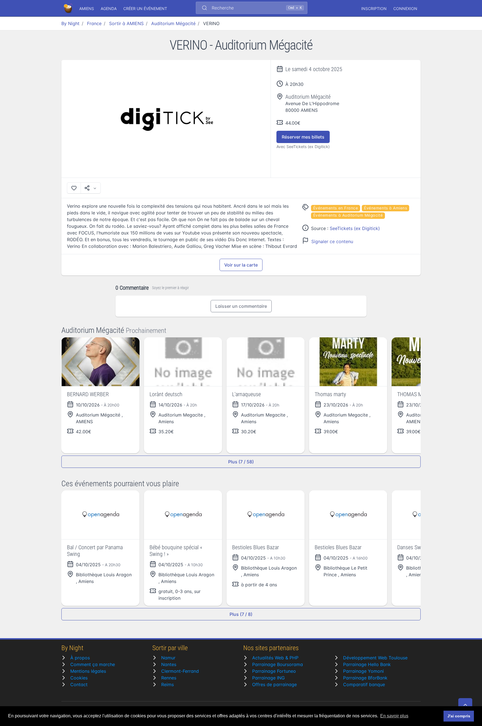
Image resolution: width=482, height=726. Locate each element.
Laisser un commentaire (241, 306)
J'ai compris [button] (458, 716)
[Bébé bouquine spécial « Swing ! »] (183, 514)
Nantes (168, 664)
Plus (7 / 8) (241, 614)
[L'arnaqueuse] (265, 361)
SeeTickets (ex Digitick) (355, 228)
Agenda (109, 8)
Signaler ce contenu (332, 241)
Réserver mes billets (303, 137)
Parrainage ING (268, 678)
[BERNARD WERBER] (100, 361)
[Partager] (91, 187)
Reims (167, 684)
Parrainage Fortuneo (274, 671)
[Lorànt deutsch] (183, 361)
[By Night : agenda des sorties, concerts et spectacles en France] (68, 8)
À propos (80, 657)
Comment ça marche (92, 664)
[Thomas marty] (348, 361)
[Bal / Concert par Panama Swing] (100, 514)
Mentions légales (88, 671)
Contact (79, 684)
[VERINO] (166, 119)
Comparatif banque (364, 684)
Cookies (79, 678)
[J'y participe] (74, 187)
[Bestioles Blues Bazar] (265, 514)
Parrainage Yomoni (363, 671)
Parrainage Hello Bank (367, 664)
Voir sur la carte (241, 265)
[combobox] (251, 8)
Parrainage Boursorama (277, 664)
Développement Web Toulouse (375, 657)
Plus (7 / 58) (241, 461)
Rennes (168, 678)
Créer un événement (145, 8)
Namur (168, 657)
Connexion (405, 8)
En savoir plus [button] (394, 715)
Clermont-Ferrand (180, 671)
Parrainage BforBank (365, 678)
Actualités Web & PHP (275, 657)
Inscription (374, 8)
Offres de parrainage (274, 684)
